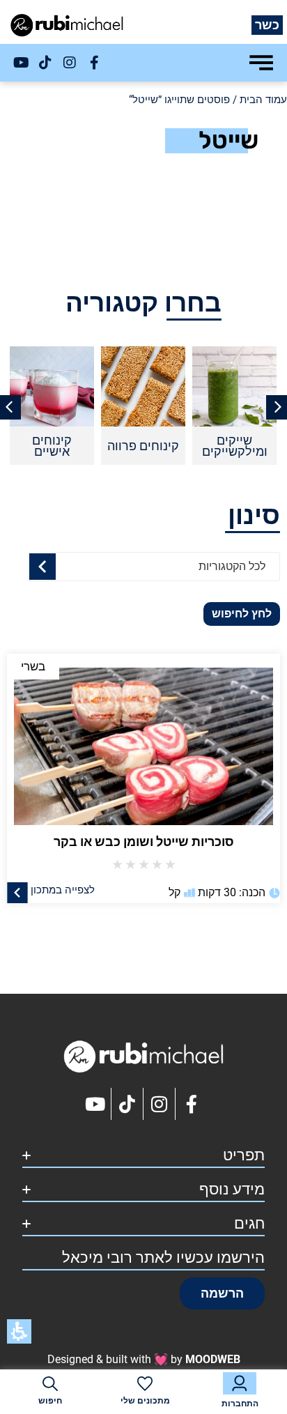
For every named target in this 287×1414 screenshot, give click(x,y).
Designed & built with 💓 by (143, 1359)
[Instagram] (70, 63)
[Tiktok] (45, 63)
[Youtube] (21, 63)
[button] (222, 1293)
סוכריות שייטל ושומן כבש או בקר (144, 841)
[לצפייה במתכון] (17, 892)
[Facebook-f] (94, 63)
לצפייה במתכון (63, 889)
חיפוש (50, 1401)
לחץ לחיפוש (242, 613)
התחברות (240, 1403)
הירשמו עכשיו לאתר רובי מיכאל (163, 1257)
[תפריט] (261, 63)
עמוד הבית (263, 99)
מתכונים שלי (145, 1401)
